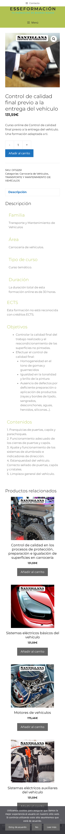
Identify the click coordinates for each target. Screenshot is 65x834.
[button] (54, 39)
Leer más (51, 827)
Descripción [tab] (17, 192)
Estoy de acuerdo (18, 827)
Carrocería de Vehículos (34, 173)
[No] (60, 820)
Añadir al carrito (19, 153)
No (36, 827)
